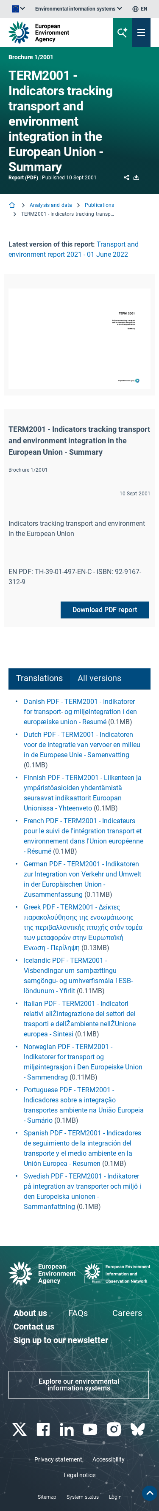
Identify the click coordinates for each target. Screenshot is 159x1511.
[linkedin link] (67, 1429)
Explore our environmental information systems (79, 1384)
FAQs (78, 1313)
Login (115, 1497)
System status (83, 1497)
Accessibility (108, 1459)
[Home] (12, 205)
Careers (127, 1313)
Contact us (34, 1326)
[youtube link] (91, 1429)
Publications (99, 205)
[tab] (39, 679)
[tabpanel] (79, 954)
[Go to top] (149, 1493)
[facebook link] (44, 1429)
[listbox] (79, 9)
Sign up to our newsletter (61, 1340)
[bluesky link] (138, 1429)
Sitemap (47, 1497)
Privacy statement (58, 1459)
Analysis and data (51, 205)
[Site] (53, 32)
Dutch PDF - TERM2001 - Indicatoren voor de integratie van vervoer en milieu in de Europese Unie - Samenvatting (82, 745)
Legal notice (79, 1475)
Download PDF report (105, 610)
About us (30, 1313)
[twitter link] (20, 1429)
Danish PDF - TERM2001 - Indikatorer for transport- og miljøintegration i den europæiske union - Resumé (80, 712)
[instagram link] (115, 1429)
